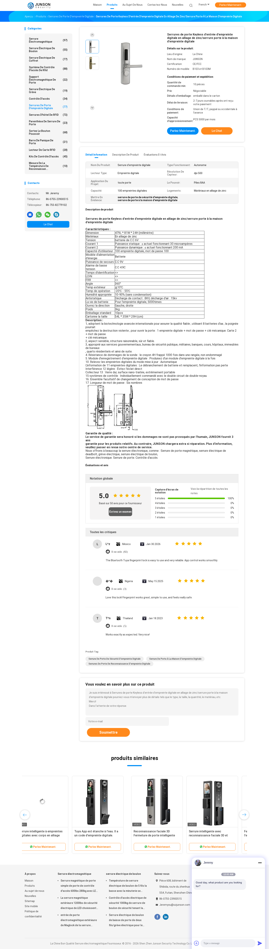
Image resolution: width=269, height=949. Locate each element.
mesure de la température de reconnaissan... (48, 166)
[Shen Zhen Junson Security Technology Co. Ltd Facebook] (157, 917)
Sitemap (30, 901)
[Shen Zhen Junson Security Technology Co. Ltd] (39, 5)
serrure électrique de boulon (48, 50)
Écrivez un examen (120, 511)
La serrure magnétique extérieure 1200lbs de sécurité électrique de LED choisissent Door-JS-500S (79, 903)
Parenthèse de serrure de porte (48, 123)
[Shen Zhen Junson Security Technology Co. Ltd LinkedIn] (166, 917)
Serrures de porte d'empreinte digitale (48, 107)
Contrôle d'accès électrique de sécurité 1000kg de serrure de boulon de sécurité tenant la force (127, 903)
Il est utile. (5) (118, 626)
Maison (29, 880)
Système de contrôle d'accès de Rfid (48, 69)
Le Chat (48, 224)
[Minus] (260, 863)
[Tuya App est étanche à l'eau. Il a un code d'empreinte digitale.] (216, 801)
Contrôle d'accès (48, 98)
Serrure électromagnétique (48, 40)
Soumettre (108, 732)
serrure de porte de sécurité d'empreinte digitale (115, 659)
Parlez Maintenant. (230, 4)
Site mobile (31, 906)
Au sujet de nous (34, 890)
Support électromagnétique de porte (48, 79)
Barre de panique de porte (48, 142)
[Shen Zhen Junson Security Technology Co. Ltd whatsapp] (39, 214)
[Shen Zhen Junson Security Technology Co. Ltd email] (30, 214)
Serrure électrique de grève (48, 91)
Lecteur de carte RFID (48, 149)
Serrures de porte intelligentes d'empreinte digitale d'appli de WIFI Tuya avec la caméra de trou (50, 835)
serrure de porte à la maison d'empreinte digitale (175, 659)
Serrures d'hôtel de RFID (48, 114)
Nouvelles (30, 896)
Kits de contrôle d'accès (48, 156)
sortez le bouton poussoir (48, 132)
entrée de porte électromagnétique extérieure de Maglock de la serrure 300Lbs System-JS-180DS (79, 921)
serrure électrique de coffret (48, 59)
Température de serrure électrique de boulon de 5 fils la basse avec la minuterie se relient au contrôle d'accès (128, 886)
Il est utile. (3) (118, 589)
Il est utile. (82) (119, 551)
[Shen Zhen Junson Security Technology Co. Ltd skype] (56, 214)
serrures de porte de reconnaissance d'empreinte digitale (119, 664)
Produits (30, 885)
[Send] (260, 943)
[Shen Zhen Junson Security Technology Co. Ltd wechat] (48, 214)
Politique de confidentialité (33, 914)
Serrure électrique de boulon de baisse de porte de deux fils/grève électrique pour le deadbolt (126, 921)
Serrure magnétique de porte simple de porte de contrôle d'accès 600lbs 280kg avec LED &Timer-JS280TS (79, 886)
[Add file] (196, 943)
